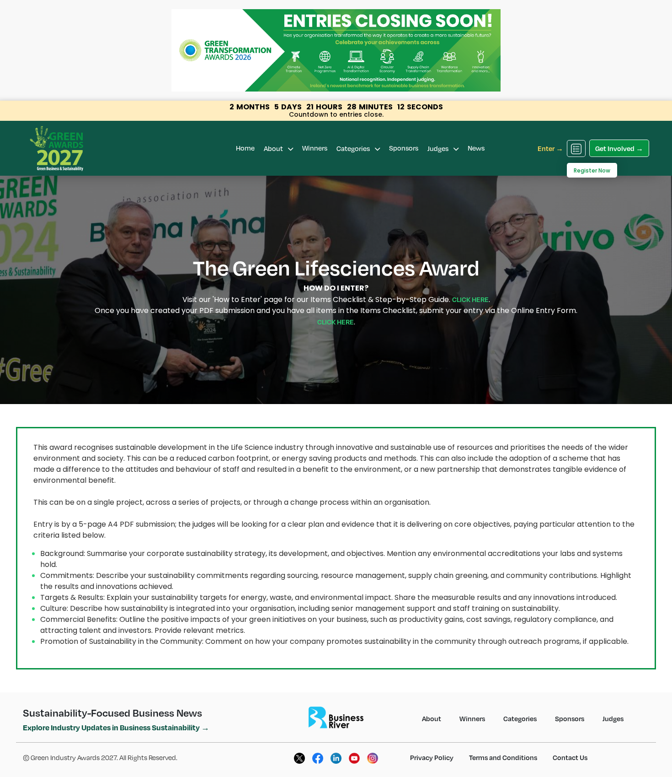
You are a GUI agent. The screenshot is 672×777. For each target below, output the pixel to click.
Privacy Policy (431, 757)
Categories (353, 148)
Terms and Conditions (503, 757)
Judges (438, 148)
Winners (314, 148)
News (476, 148)
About (274, 148)
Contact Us (570, 757)
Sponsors (403, 148)
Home (245, 148)
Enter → (550, 148)
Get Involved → (619, 148)
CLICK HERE (470, 299)
